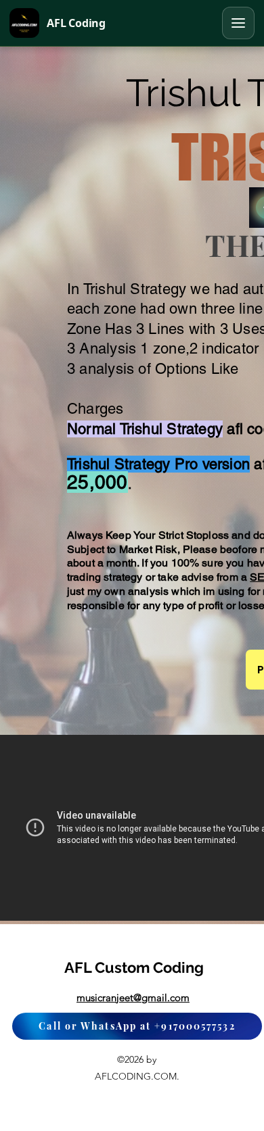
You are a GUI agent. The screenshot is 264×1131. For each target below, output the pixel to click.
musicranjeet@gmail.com (133, 997)
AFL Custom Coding (134, 967)
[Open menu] (238, 23)
